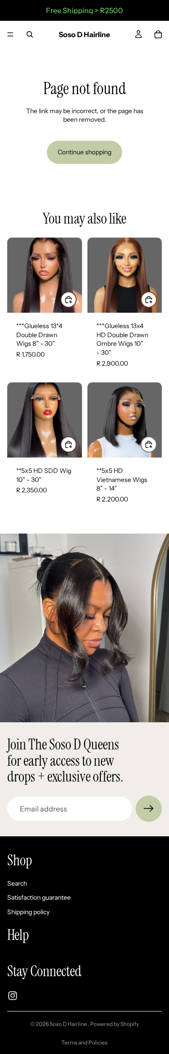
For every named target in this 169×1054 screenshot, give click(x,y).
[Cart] (158, 34)
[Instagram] (12, 995)
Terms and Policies (84, 1042)
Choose (76, 299)
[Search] (30, 34)
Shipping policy (28, 912)
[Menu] (10, 34)
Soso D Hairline (69, 1024)
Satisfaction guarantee (39, 897)
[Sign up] (149, 809)
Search (17, 883)
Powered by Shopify (114, 1024)
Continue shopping (84, 152)
